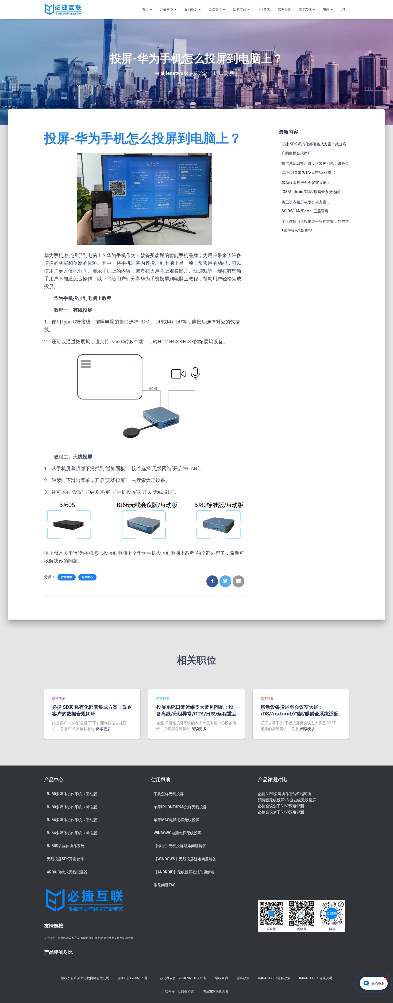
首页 (145, 9)
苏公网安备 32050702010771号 (183, 978)
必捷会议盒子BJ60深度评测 (281, 812)
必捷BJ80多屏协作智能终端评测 (284, 794)
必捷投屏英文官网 (111, 937)
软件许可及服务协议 (179, 991)
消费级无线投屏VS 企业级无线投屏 (287, 800)
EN (343, 9)
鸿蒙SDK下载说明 (215, 991)
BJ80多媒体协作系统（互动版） (74, 794)
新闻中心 (87, 577)
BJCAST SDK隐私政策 (274, 978)
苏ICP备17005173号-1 (134, 978)
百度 (97, 937)
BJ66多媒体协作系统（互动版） (74, 820)
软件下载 (284, 9)
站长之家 (74, 937)
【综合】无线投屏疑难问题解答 (180, 846)
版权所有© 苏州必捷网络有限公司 (85, 978)
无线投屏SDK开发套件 (65, 859)
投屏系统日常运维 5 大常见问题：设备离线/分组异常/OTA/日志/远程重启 (196, 710)
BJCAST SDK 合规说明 (315, 978)
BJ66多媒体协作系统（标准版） (74, 833)
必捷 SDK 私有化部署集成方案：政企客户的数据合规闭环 (92, 710)
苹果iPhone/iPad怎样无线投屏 (180, 807)
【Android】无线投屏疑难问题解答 (184, 872)
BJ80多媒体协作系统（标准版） (74, 807)
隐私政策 (243, 978)
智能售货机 (87, 937)
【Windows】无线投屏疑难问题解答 (185, 859)
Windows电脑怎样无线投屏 (177, 833)
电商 (326, 9)
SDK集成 (263, 9)
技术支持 (305, 9)
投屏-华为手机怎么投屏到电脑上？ (143, 138)
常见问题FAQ (165, 885)
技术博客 (66, 577)
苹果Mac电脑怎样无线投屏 (176, 820)
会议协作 (215, 9)
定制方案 (240, 9)
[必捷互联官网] (63, 9)
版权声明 (221, 978)
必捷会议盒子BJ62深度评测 (281, 806)
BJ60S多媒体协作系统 (65, 846)
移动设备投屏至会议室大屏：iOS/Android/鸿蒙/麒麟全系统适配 (299, 710)
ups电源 (128, 937)
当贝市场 (62, 937)
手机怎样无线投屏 (169, 794)
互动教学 (191, 9)
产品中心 (167, 9)
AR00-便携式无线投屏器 (67, 872)
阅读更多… (104, 729)
